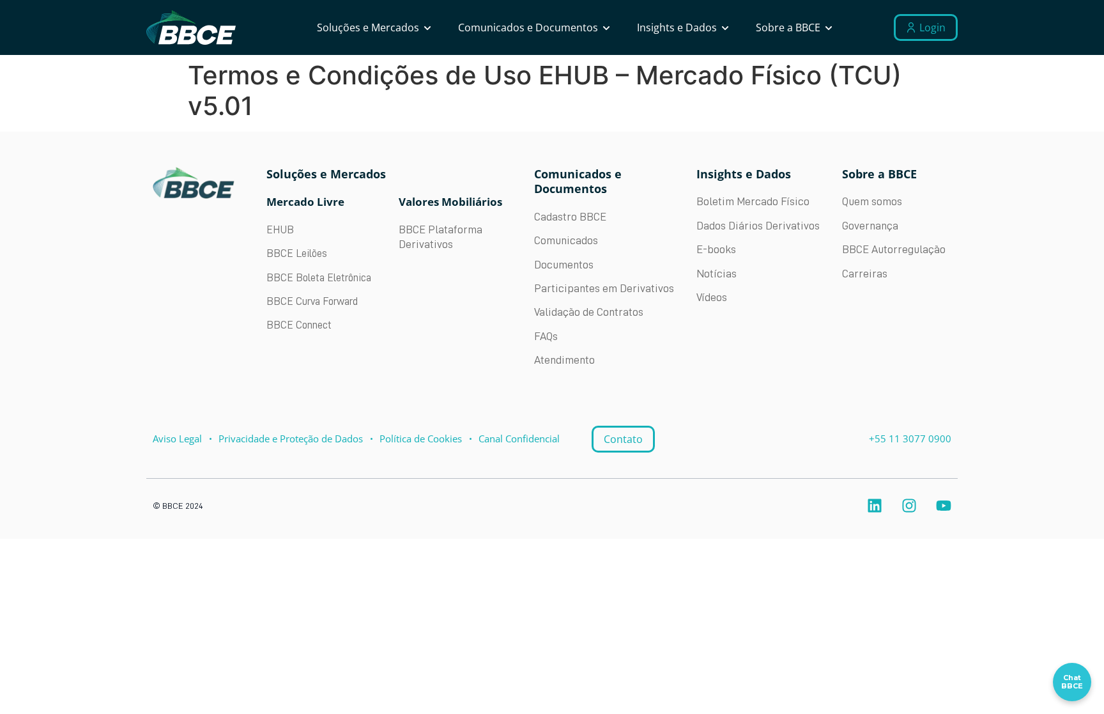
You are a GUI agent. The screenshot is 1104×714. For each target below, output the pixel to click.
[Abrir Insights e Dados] (725, 27)
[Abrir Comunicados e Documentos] (606, 27)
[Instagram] (909, 505)
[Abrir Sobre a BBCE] (828, 27)
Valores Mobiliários (450, 201)
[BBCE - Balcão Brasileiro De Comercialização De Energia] (191, 27)
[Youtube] (943, 505)
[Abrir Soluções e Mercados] (427, 27)
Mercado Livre (305, 201)
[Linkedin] (874, 505)
